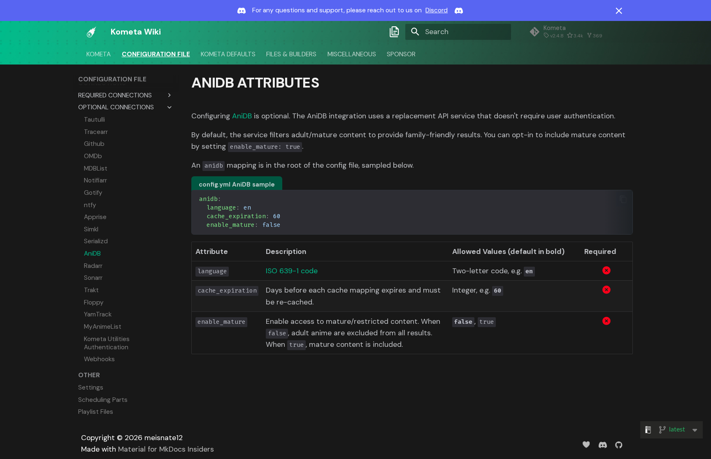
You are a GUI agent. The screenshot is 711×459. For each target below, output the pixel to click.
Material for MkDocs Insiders (166, 449)
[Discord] (602, 444)
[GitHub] (619, 444)
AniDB (242, 115)
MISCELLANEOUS (352, 54)
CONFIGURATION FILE (156, 54)
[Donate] (586, 444)
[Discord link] (241, 11)
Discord (436, 10)
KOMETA (99, 54)
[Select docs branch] (395, 32)
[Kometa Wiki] (91, 32)
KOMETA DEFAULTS (228, 54)
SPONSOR (401, 54)
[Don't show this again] (618, 10)
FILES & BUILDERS (292, 54)
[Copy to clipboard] (623, 199)
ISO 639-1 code (292, 270)
